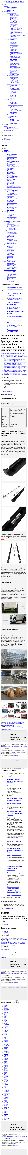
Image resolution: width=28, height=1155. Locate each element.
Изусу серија (13, 38)
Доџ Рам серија (14, 17)
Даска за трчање (12, 942)
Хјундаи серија (14, 24)
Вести (5, 126)
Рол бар (9, 61)
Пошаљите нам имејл (6, 391)
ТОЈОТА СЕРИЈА (15, 82)
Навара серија (13, 43)
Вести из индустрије (12, 128)
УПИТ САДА (4, 924)
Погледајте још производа (14, 785)
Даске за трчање (21, 942)
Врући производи (11, 939)
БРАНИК (9, 99)
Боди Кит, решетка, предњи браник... (13, 303)
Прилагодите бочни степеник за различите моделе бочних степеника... (14, 867)
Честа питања (7, 124)
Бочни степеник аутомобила (8, 943)
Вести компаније (11, 127)
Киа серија (13, 102)
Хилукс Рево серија (15, 63)
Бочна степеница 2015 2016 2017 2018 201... (14, 799)
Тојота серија (13, 33)
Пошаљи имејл (5, 947)
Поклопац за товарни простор (15, 84)
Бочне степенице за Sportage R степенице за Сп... (15, 850)
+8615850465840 (5, 949)
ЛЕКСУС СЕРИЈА (15, 42)
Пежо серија (10, 184)
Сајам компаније (11, 8)
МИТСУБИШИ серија (16, 110)
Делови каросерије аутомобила (15, 105)
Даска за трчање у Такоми (7, 945)
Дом (5, 4)
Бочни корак (4, 942)
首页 (5, 148)
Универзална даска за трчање (17, 35)
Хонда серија (13, 22)
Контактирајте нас (8, 130)
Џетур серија (10, 183)
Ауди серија (13, 18)
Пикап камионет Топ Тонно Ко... (14, 294)
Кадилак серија (14, 14)
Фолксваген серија (15, 64)
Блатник (9, 117)
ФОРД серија (13, 112)
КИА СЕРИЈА (14, 45)
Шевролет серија (14, 15)
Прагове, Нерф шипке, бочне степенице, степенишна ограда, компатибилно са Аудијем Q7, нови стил (14, 728)
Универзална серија (15, 52)
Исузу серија (13, 46)
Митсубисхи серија (15, 57)
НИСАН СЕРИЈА (14, 81)
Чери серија (10, 180)
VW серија (13, 36)
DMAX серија (13, 113)
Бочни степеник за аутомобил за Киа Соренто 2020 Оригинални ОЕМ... (14, 889)
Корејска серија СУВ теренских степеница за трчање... (15, 813)
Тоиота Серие (13, 85)
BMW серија (13, 21)
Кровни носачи (11, 39)
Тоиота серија (13, 49)
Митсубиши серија (15, 29)
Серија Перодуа (11, 182)
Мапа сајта (19, 939)
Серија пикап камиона (16, 32)
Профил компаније (12, 7)
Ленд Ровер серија (15, 27)
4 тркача (12, 119)
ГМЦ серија (13, 91)
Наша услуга (10, 10)
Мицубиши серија (15, 67)
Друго (8, 279)
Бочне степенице (11, 13)
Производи (7, 11)
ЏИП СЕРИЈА (14, 77)
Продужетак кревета (12, 75)
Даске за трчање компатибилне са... (13, 330)
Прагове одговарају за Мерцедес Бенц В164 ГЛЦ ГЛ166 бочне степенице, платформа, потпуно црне (12, 724)
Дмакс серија (13, 60)
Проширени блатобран (13, 114)
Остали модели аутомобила (14, 186)
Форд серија (13, 20)
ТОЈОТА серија (14, 106)
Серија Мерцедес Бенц (16, 28)
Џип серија (13, 25)
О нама (6, 6)
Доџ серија (13, 71)
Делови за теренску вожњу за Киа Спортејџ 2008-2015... (15, 781)
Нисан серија (13, 31)
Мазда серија (13, 68)
